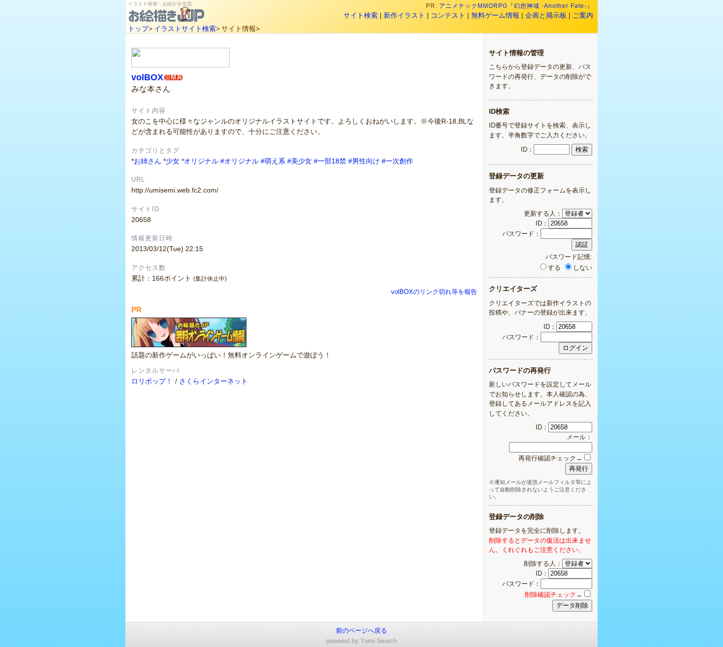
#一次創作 (397, 161)
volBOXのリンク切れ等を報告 (434, 292)
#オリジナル (239, 161)
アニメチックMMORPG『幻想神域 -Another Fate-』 (516, 5)
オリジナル (201, 161)
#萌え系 (273, 161)
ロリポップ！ (152, 381)
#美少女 (299, 161)
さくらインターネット (213, 381)
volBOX (147, 77)
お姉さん (147, 161)
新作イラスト (404, 15)
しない (582, 267)
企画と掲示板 (546, 15)
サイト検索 (360, 15)
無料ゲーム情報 (495, 15)
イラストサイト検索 (185, 28)
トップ (138, 28)
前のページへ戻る (361, 630)
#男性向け (364, 161)
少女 (173, 161)
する (554, 267)
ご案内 (582, 15)
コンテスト (448, 15)
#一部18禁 (330, 161)
